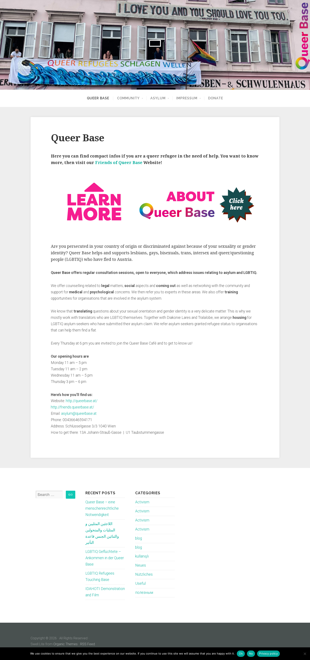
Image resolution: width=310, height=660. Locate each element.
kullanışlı (142, 556)
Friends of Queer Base (118, 162)
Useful (140, 583)
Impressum (186, 98)
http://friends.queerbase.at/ (72, 407)
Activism (142, 502)
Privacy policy (268, 653)
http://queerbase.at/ (81, 401)
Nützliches (144, 574)
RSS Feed (87, 644)
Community (128, 98)
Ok (241, 653)
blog (138, 538)
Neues (140, 565)
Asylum (158, 98)
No (251, 653)
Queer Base (98, 98)
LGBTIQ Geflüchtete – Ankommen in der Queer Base (104, 558)
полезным (144, 592)
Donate (215, 98)
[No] (305, 654)
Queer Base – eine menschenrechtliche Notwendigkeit (102, 508)
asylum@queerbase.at (79, 413)
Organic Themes (65, 644)
